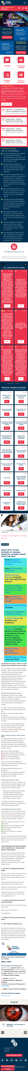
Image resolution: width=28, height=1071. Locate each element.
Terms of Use (6, 1050)
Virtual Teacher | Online (7, 61)
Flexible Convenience (7, 77)
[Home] (6, 3)
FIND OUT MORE (7, 37)
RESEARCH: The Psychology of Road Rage (15, 1025)
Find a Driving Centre (14, 1055)
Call (7, 378)
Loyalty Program (12, 618)
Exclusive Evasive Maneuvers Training (13, 562)
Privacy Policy (6, 1051)
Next (25, 264)
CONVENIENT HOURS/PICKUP (21, 62)
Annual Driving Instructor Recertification (11, 651)
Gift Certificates (7, 1049)
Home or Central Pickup (15, 605)
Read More (5, 544)
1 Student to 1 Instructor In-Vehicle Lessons (14, 599)
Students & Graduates (21, 77)
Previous (2, 264)
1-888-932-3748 (5, 995)
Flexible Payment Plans (15, 657)
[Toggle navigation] (25, 2)
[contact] (26, 8)
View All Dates (6, 104)
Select (7, 305)
